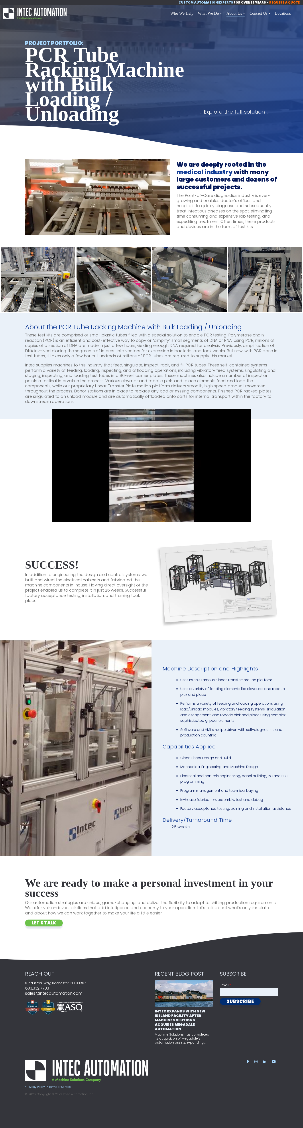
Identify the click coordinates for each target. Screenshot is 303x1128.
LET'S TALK (44, 923)
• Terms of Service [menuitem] (59, 1087)
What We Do (208, 13)
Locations (283, 13)
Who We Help (181, 13)
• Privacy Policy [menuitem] (35, 1087)
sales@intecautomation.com (53, 993)
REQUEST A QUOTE (284, 2)
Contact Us (259, 13)
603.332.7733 (37, 988)
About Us (234, 13)
